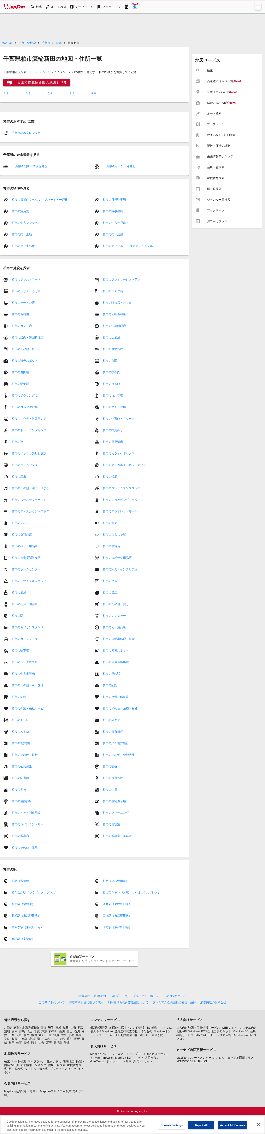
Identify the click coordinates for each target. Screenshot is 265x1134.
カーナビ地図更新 (120, 1035)
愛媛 (77, 1038)
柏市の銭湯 (110, 476)
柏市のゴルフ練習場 (25, 406)
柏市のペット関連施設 (26, 812)
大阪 (64, 1035)
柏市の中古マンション (26, 222)
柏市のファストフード (26, 279)
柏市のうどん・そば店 (26, 291)
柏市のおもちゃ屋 (114, 534)
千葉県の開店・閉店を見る (29, 166)
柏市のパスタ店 (113, 291)
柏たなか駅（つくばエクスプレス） (35, 892)
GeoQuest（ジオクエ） (105, 1061)
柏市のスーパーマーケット (29, 499)
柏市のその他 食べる (26, 348)
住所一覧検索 (27, 43)
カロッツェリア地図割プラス (235, 1057)
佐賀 (19, 1042)
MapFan (7, 43)
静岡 (34, 1035)
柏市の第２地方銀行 (116, 743)
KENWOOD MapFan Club (193, 1061)
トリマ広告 (224, 1035)
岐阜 (26, 1035)
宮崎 (49, 1042)
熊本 (34, 1042)
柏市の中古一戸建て (116, 222)
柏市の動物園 (20, 383)
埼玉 (29, 1031)
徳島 (62, 1038)
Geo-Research (242, 1035)
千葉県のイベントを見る (119, 166)
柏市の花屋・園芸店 (25, 604)
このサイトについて (52, 1002)
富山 (69, 1031)
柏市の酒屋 (19, 592)
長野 (19, 1035)
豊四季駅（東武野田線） (27, 927)
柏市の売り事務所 (23, 246)
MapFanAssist (104, 1057)
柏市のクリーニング (116, 812)
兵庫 (79, 1035)
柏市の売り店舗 (113, 234)
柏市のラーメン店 (23, 302)
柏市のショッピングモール (120, 499)
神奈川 (53, 1031)
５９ (28, 93)
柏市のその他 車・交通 (27, 685)
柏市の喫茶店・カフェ (117, 302)
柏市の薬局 (110, 522)
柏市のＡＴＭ (20, 731)
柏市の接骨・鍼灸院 (116, 696)
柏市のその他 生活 (25, 847)
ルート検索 (19, 1061)
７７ (72, 93)
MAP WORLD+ (205, 1035)
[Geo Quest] (135, 7)
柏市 (59, 43)
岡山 (40, 1038)
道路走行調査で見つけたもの (133, 1031)
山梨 (11, 1035)
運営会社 (84, 996)
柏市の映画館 (111, 372)
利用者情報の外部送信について (128, 1002)
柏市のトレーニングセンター (30, 430)
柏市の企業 (110, 789)
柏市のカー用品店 (114, 627)
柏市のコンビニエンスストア (121, 488)
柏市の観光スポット (25, 360)
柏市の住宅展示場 (114, 801)
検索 (7, 1061)
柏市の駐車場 (20, 650)
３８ (6, 93)
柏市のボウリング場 (25, 395)
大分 (41, 1042)
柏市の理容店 (20, 835)
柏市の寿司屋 (20, 314)
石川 (77, 1031)
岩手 (51, 1027)
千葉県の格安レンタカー (27, 133)
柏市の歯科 (19, 696)
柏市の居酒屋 (111, 337)
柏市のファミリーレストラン (121, 279)
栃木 (14, 1031)
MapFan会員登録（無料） (21, 1091)
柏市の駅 (17, 615)
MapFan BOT (124, 1057)
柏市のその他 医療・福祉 (120, 708)
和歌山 (16, 1038)
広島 (47, 1038)
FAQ (126, 996)
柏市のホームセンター (26, 569)
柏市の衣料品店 (22, 534)
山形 (73, 1027)
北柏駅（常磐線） (23, 904)
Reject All (201, 1125)
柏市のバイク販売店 (25, 661)
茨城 (7, 1031)
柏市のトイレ (20, 719)
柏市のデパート (22, 522)
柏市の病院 (110, 685)
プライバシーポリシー (147, 996)
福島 (81, 1027)
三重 (49, 1035)
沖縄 (67, 1042)
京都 (71, 1035)
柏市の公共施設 (22, 766)
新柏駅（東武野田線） (26, 915)
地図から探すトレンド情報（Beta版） (134, 1027)
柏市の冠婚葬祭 (22, 801)
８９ (93, 93)
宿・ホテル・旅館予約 (148, 1035)
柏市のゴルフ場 (113, 395)
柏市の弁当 (110, 580)
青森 (43, 1027)
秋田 (66, 1027)
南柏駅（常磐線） (23, 938)
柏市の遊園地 (20, 372)
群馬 (22, 1031)
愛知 (41, 1035)
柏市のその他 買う (116, 604)
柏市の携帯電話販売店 (26, 557)
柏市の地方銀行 (22, 743)
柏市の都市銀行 (113, 731)
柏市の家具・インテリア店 (120, 569)
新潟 (62, 1031)
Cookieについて (176, 996)
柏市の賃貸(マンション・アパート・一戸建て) (42, 199)
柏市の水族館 (111, 383)
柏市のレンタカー (114, 615)
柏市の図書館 (20, 777)
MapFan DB (240, 1031)
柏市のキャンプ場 (114, 406)
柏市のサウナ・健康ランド (29, 418)
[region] (132, 1125)
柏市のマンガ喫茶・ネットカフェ (124, 464)
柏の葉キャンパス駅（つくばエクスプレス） (132, 892)
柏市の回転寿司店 (114, 314)
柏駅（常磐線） (22, 880)
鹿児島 (57, 1042)
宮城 (58, 1027)
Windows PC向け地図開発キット (209, 1031)
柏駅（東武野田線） (116, 880)
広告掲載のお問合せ (213, 1002)
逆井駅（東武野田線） (117, 904)
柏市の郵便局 (111, 719)
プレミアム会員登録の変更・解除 (174, 1002)
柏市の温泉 (19, 476)
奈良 (7, 1038)
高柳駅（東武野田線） (117, 915)
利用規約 (100, 996)
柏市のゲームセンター (26, 464)
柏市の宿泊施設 (113, 348)
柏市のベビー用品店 (25, 546)
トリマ (139, 1057)
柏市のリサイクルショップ (29, 580)
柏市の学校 (19, 789)
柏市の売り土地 (22, 234)
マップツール (36, 1061)
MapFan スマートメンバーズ (195, 1057)
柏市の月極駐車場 (114, 199)
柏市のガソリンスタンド (27, 627)
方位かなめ (152, 1057)
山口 (55, 1038)
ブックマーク (58, 1068)
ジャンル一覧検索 (36, 1068)
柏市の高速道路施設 (116, 661)
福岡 (11, 1042)
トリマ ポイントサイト (138, 1061)
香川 (69, 1038)
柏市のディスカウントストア (30, 511)
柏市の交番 (110, 766)
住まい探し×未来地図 (61, 1061)
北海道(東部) (12, 1027)
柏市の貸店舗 (20, 211)
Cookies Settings (171, 1125)
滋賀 (56, 1035)
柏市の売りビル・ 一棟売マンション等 (128, 246)
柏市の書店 (110, 592)
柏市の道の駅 (111, 673)
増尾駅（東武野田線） (117, 927)
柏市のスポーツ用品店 (117, 557)
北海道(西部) (30, 1027)
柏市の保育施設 (113, 777)
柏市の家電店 (111, 546)
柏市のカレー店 (22, 325)
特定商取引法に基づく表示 (86, 1002)
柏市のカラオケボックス (119, 453)
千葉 (37, 1031)
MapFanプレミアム (103, 1054)
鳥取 (25, 1038)
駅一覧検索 (16, 1068)
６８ (50, 93)
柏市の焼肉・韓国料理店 (27, 337)
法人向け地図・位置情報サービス (198, 1027)
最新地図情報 (99, 1027)
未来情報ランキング (33, 1065)
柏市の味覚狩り (113, 430)
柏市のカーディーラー (26, 638)
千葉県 (46, 43)
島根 (32, 1038)
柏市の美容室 (111, 824)
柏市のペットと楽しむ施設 (29, 453)
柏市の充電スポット (116, 650)
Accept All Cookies (232, 1125)
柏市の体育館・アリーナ (119, 418)
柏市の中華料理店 (114, 325)
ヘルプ (114, 996)
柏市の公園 (110, 360)
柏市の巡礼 (19, 441)
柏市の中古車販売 (23, 673)
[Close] (258, 1124)
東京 (44, 1031)
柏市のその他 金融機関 (119, 754)
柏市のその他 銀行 (25, 754)
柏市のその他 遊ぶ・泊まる (30, 488)
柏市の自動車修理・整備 (119, 638)
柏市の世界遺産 (113, 441)
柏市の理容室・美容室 (117, 835)
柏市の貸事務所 (113, 211)
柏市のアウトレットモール (120, 511)
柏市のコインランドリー (27, 824)
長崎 (26, 1042)
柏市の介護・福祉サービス (29, 708)
